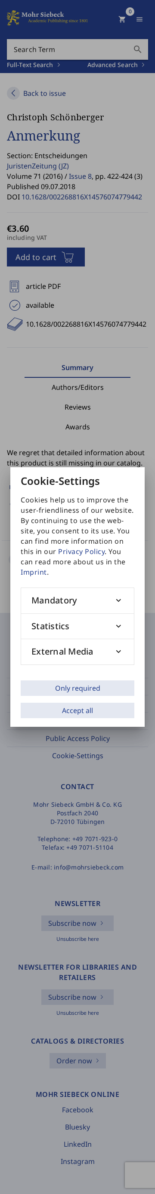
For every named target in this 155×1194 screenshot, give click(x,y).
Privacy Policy (81, 551)
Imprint (34, 572)
